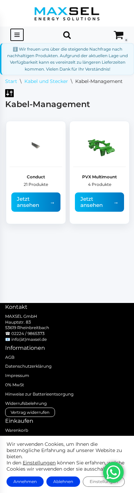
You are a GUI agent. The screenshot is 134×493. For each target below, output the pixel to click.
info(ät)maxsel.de (29, 339)
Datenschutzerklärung (28, 366)
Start (11, 81)
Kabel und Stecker (46, 81)
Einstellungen (39, 463)
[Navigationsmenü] (17, 35)
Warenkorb (16, 430)
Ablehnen (63, 481)
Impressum (17, 375)
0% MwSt (14, 384)
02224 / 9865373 (28, 333)
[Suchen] (67, 35)
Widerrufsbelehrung (26, 403)
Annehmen (25, 481)
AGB (9, 357)
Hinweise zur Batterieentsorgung (39, 394)
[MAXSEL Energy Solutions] (67, 13)
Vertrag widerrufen (30, 412)
